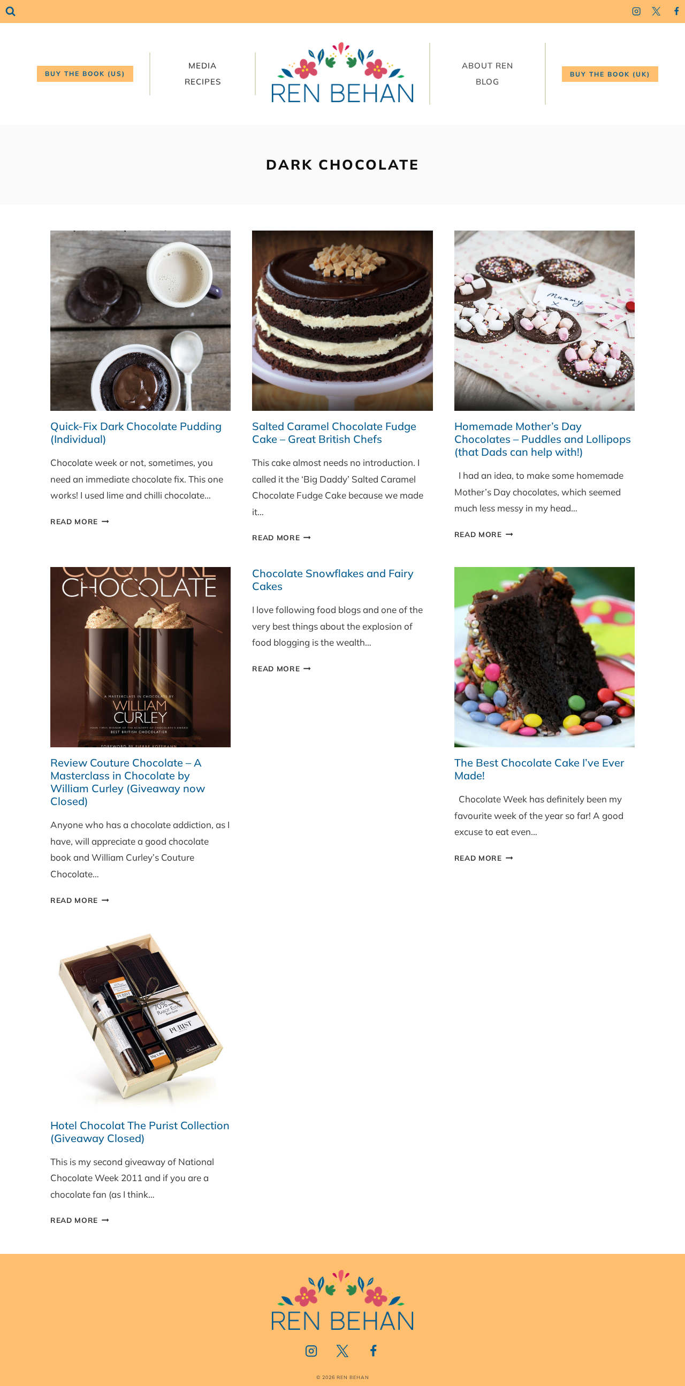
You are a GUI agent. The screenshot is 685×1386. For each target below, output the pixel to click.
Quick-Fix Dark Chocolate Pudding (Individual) (136, 432)
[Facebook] (676, 11)
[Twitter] (656, 11)
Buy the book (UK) (610, 74)
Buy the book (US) (85, 74)
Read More (79, 521)
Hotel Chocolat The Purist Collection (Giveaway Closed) (140, 1132)
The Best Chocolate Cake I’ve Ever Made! (539, 769)
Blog (487, 81)
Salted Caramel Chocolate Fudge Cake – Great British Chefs (334, 432)
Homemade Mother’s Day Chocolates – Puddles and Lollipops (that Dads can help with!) (542, 438)
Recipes (203, 81)
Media (202, 65)
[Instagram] (636, 11)
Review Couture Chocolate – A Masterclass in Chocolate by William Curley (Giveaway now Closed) (127, 782)
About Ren (487, 65)
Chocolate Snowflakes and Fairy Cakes (333, 579)
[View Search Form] (10, 11)
